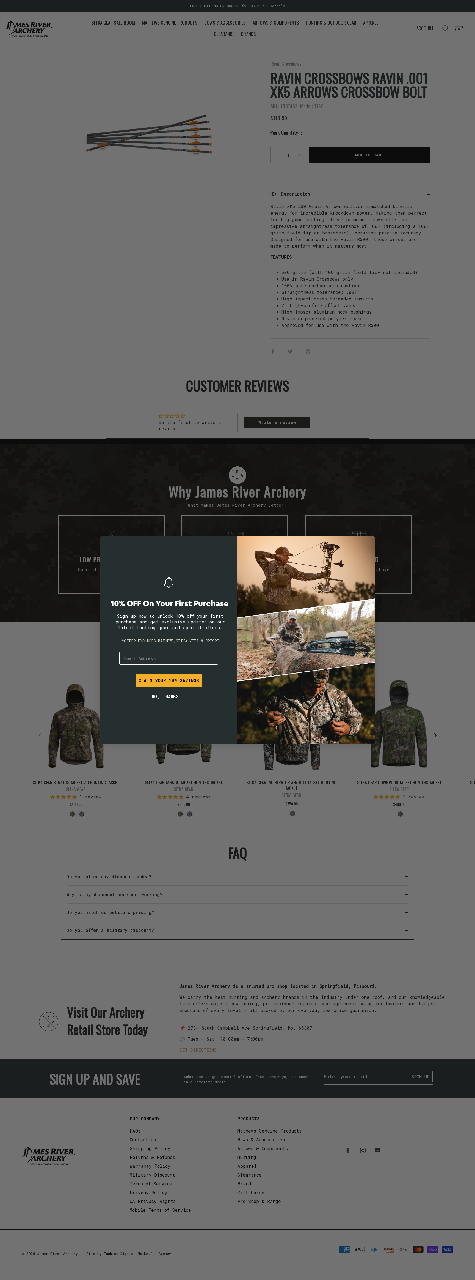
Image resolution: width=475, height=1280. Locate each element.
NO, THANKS (165, 696)
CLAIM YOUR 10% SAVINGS (169, 680)
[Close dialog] (108, 544)
